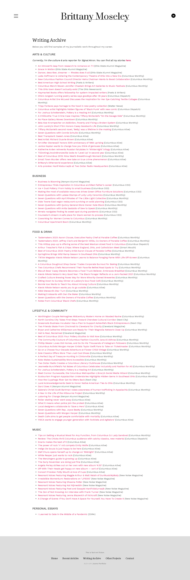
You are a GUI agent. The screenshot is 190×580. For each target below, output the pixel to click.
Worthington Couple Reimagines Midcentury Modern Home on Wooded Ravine (79, 316)
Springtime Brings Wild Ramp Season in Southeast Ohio (68, 254)
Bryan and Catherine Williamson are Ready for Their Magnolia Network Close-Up (81, 329)
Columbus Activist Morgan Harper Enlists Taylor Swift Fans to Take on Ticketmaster (83, 346)
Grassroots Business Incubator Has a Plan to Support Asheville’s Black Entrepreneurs (84, 323)
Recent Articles (70, 558)
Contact (130, 558)
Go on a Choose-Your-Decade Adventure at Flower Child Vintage (72, 349)
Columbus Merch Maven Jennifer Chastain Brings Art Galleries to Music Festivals (81, 86)
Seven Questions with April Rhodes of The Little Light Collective (72, 198)
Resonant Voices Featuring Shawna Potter (60, 482)
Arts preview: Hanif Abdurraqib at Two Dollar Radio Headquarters (73, 166)
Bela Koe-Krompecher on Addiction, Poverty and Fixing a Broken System (76, 122)
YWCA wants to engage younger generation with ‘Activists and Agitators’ (76, 419)
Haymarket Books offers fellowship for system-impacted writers (72, 92)
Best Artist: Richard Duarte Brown (56, 139)
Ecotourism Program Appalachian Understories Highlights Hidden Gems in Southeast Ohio (86, 376)
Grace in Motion (46, 69)
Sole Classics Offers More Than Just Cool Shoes (63, 353)
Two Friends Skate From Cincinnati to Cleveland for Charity (70, 326)
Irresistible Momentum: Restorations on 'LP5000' (64, 478)
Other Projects (113, 558)
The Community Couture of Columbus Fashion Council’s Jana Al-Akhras (77, 339)
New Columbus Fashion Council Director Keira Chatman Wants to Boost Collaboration (84, 79)
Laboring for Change (49, 396)
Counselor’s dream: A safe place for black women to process (70, 215)
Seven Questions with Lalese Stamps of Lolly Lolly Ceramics (70, 195)
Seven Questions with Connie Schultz (58, 132)
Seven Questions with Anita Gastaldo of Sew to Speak (66, 208)
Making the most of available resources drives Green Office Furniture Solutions (80, 191)
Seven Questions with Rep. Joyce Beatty (59, 409)
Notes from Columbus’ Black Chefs (57, 301)
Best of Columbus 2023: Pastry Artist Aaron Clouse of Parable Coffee (75, 251)
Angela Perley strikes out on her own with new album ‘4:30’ (70, 465)
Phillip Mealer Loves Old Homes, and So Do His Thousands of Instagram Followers (82, 343)
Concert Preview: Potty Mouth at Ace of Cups (62, 472)
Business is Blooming (49, 181)
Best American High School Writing (56, 82)
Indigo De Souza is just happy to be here (59, 448)
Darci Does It (45, 386)
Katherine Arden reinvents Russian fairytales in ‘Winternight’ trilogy (74, 149)
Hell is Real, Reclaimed (50, 333)
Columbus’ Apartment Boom (53, 222)
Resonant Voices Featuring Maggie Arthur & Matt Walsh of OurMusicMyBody (78, 475)
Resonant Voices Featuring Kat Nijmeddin (60, 485)
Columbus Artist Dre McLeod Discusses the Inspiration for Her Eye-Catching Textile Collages (87, 99)
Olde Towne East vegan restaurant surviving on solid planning (71, 201)
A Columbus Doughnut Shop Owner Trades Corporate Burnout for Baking (77, 264)
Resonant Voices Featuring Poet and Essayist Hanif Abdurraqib (71, 488)
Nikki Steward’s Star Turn (52, 291)
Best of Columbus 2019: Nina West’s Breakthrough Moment (69, 156)
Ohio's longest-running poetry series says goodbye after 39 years (72, 96)
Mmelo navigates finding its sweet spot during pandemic (68, 211)
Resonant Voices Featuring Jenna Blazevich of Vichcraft (67, 495)
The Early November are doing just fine (59, 462)
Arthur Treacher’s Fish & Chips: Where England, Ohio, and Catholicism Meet (78, 247)
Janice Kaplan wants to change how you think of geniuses (69, 146)
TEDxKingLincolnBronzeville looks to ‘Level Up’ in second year (71, 152)
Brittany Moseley (95, 16)
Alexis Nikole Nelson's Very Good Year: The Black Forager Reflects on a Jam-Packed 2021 (85, 274)
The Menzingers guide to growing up (57, 458)
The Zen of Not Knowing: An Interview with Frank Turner (68, 492)
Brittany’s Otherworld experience (55, 162)
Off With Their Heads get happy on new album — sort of (68, 468)
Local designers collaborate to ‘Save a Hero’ (61, 406)
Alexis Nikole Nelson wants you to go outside (62, 287)
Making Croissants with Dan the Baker (58, 294)
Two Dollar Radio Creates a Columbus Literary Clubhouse (69, 363)
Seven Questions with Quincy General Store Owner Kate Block (71, 205)
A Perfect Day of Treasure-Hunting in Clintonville (64, 356)
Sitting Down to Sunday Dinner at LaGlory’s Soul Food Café (69, 281)
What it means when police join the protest (61, 403)
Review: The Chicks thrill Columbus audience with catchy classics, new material (81, 438)
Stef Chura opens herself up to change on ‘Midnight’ (66, 452)
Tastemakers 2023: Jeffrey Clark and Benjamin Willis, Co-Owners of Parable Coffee (82, 241)
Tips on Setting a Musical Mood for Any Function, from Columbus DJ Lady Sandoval (83, 435)
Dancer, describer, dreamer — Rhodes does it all (64, 72)
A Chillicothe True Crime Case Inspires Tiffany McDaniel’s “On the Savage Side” (80, 116)
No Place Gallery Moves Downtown (56, 119)
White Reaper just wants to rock (55, 455)
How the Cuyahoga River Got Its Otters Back (61, 379)
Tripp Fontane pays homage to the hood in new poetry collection (72, 106)
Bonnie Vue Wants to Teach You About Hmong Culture (67, 284)
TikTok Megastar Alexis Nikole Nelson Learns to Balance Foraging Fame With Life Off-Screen (87, 257)
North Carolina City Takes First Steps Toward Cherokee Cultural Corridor (77, 319)
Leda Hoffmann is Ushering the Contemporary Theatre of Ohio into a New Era (79, 76)
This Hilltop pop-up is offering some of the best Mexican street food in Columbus (82, 244)
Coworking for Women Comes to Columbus (61, 218)
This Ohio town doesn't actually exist (57, 89)
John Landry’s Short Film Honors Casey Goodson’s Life (67, 126)
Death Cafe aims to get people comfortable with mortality (69, 416)
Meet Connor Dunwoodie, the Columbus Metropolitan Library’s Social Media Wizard (83, 373)
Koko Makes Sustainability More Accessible (61, 359)
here (128, 60)
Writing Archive (92, 558)
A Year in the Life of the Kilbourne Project (60, 393)
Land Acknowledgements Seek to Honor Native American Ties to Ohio (75, 383)
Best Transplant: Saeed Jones (54, 136)
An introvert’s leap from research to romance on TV (66, 66)
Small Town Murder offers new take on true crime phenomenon (72, 159)
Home (54, 558)
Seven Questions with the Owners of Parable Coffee (65, 297)
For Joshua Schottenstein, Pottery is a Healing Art (64, 112)
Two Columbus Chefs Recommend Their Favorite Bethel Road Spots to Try (78, 267)
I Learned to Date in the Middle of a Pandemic (62, 514)
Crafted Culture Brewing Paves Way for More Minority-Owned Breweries (76, 277)
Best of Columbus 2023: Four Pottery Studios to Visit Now (68, 336)
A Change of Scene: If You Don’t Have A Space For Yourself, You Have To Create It (81, 498)
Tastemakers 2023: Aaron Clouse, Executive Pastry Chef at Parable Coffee (77, 237)
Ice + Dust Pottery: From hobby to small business (64, 188)
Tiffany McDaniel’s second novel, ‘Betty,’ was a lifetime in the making (74, 129)
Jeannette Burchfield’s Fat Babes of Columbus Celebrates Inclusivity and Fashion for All (85, 366)
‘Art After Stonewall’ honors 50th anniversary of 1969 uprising (70, 142)
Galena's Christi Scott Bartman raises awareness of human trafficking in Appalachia (83, 389)
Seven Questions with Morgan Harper (58, 413)
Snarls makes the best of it (52, 442)
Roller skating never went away (54, 399)
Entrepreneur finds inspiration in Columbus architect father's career (75, 185)
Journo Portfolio (99, 564)
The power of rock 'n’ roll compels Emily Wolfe (63, 445)
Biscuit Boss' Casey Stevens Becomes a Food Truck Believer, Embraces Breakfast (81, 271)
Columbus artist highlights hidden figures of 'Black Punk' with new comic (77, 109)
